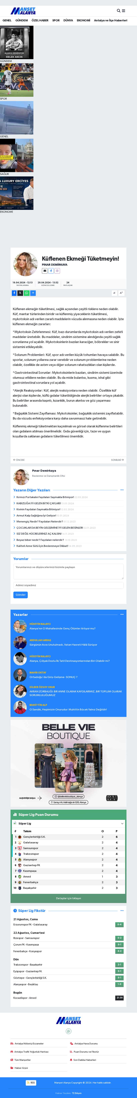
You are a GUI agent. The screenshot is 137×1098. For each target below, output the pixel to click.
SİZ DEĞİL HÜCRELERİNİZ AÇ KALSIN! (39, 533)
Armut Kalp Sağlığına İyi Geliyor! (37, 515)
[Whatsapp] (68, 1031)
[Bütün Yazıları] (122, 490)
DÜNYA (68, 20)
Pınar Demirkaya (54, 264)
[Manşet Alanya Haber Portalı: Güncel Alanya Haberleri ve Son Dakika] (23, 11)
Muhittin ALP (38, 705)
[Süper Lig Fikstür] (122, 910)
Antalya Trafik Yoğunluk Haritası (31, 1052)
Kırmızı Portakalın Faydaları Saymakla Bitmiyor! (45, 497)
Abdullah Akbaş (40, 640)
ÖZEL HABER (40, 20)
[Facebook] (51, 271)
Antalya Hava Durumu (86, 1043)
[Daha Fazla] (33, 293)
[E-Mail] (44, 271)
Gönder (21, 594)
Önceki (20, 460)
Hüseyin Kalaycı (40, 656)
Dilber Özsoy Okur (42, 687)
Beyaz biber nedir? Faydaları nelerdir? (41, 540)
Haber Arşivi (21, 1068)
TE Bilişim (77, 1093)
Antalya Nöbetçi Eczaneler (29, 1043)
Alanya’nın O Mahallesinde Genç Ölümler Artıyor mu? (63, 628)
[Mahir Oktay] (20, 674)
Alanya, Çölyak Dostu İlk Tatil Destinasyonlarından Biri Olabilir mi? (70, 661)
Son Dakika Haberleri (85, 1060)
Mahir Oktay (38, 672)
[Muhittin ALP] (20, 707)
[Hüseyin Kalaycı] (20, 658)
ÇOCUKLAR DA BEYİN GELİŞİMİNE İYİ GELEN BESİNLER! (50, 527)
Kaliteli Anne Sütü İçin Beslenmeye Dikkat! (43, 546)
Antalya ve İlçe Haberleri (110, 20)
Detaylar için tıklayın (68, 898)
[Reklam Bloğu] (69, 763)
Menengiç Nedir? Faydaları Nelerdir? (40, 521)
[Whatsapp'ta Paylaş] (27, 293)
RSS (32, 1082)
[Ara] (118, 11)
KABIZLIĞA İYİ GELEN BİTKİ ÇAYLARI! (39, 503)
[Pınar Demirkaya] (25, 264)
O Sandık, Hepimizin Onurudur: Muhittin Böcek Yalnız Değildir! (68, 709)
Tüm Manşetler (22, 1060)
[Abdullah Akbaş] (20, 642)
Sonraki (116, 460)
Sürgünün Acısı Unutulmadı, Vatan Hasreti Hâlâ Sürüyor (63, 644)
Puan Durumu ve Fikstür (86, 1052)
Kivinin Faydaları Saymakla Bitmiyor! (39, 509)
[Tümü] (122, 614)
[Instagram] (57, 271)
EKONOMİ (83, 20)
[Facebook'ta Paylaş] (14, 293)
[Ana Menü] (123, 11)
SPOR (56, 20)
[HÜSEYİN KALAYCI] (20, 626)
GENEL (7, 20)
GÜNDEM (21, 20)
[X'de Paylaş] (20, 293)
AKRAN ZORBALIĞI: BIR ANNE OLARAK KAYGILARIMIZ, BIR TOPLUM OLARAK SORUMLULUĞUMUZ (76, 693)
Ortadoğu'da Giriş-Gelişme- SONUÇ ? (54, 677)
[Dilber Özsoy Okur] (20, 691)
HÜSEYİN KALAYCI (40, 624)
